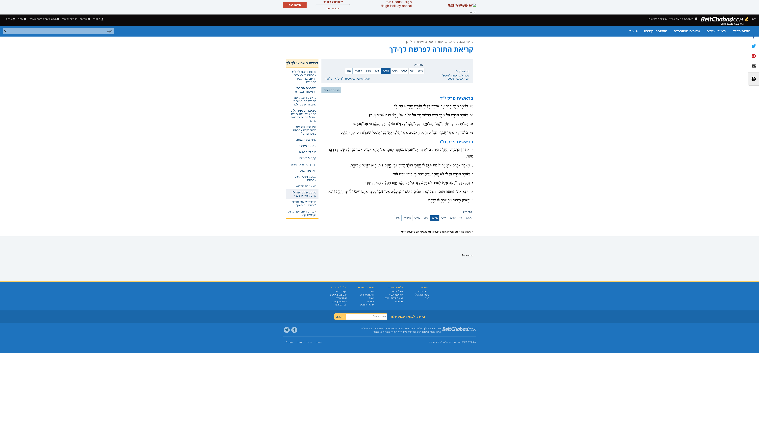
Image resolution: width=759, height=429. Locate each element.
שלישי (404, 71)
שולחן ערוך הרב (339, 301)
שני (412, 71)
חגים (371, 291)
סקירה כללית (341, 291)
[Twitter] (287, 330)
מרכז (459, 342)
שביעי (368, 71)
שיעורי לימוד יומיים (394, 298)
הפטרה (358, 71)
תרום (20, 19)
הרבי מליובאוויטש (338, 294)
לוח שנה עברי (396, 294)
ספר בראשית (425, 41)
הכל (349, 71)
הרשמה (399, 301)
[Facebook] (294, 330)
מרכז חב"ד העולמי (370, 328)
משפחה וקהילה (655, 31)
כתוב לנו (289, 342)
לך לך (408, 41)
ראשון (420, 71)
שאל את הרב (68, 19)
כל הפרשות (445, 41)
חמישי (386, 71)
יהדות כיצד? (741, 31)
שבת (371, 298)
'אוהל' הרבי (341, 298)
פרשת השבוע (465, 41)
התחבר (97, 19)
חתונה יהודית (367, 294)
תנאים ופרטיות (304, 342)
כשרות (370, 301)
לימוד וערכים (716, 31)
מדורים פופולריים (687, 31)
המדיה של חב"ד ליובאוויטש (442, 342)
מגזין (427, 298)
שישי (377, 71)
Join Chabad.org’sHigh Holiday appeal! (396, 4)
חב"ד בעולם (341, 304)
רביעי (394, 71)
